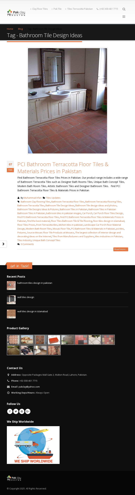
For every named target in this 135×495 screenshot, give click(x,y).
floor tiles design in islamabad (108, 220)
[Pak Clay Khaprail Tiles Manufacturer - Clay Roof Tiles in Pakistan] (16, 12)
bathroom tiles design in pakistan (34, 282)
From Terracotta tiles (47, 224)
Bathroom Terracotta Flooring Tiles (103, 201)
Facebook (9, 411)
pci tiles (120, 228)
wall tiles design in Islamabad (32, 311)
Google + (27, 411)
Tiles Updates (53, 197)
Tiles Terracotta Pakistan (80, 8)
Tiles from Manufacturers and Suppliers (73, 236)
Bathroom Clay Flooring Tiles (35, 201)
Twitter (15, 411)
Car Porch (87, 213)
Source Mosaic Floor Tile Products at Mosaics (50, 232)
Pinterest (21, 411)
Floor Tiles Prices (26, 224)
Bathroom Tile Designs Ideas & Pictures (38, 209)
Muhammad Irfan (32, 197)
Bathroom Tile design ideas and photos (96, 205)
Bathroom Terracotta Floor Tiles (67, 201)
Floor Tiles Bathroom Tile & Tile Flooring (71, 220)
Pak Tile (58, 8)
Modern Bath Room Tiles (39, 228)
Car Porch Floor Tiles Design (108, 213)
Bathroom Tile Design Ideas (60, 205)
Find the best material (38, 220)
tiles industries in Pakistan (109, 236)
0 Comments (27, 244)
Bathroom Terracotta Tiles (30, 205)
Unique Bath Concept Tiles (46, 240)
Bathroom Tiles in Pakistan (73, 209)
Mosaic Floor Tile (61, 228)
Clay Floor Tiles (40, 8)
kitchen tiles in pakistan (71, 224)
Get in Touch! (19, 266)
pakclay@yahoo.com (29, 386)
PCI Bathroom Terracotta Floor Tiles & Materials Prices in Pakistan (62, 167)
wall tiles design (25, 297)
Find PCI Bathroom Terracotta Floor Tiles (38, 217)
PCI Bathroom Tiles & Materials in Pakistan (93, 228)
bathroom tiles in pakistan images (63, 213)
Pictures (21, 232)
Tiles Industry (24, 240)
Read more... (120, 249)
